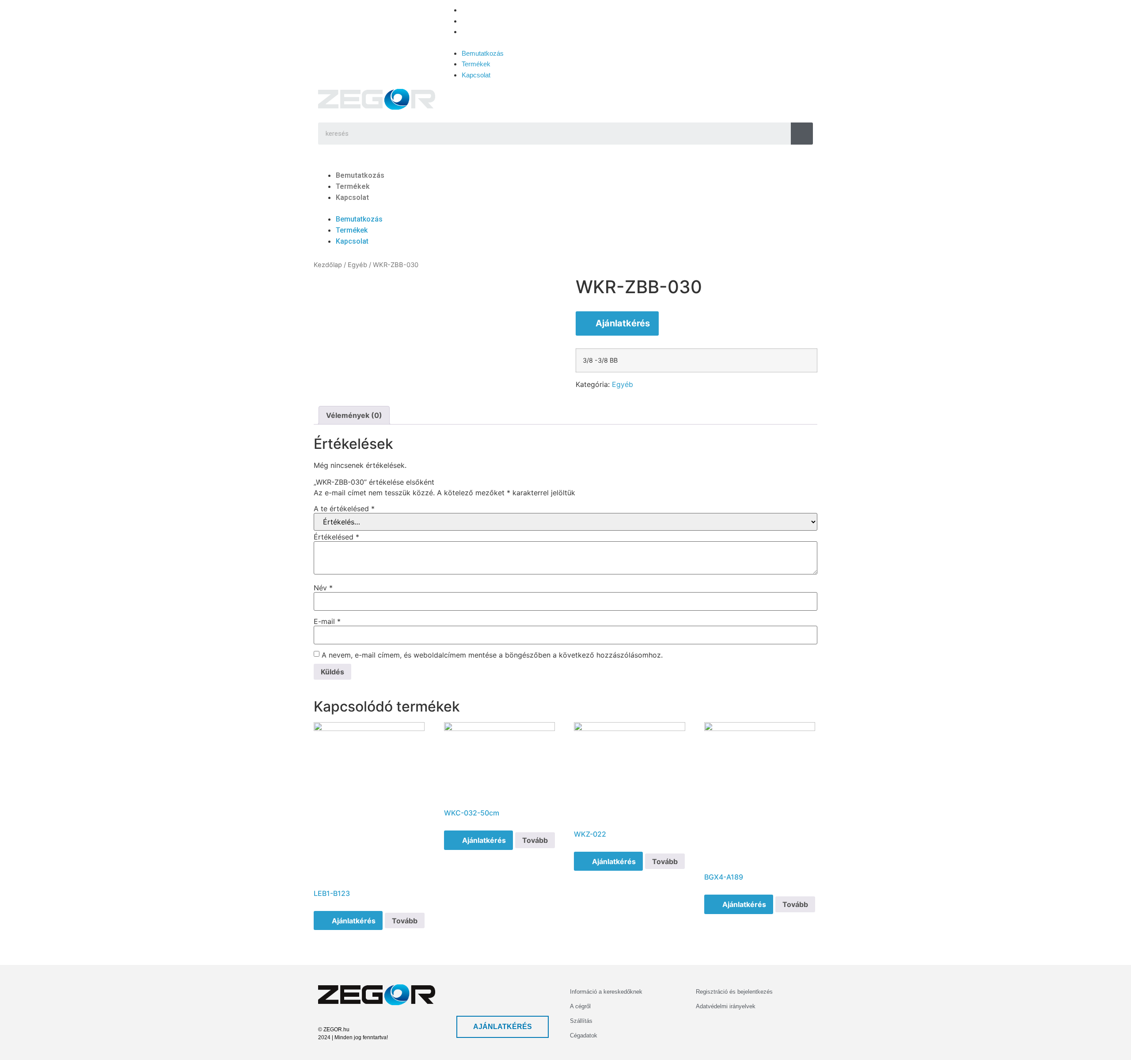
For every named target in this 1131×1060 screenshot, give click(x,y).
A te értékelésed (344, 508)
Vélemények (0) (354, 415)
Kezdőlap (328, 265)
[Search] (802, 133)
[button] (543, 42)
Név (323, 587)
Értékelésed (336, 536)
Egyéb (357, 265)
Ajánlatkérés (623, 323)
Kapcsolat (476, 31)
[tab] (354, 415)
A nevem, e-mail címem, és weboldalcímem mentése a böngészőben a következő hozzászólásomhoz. (492, 654)
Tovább (404, 920)
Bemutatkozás (483, 10)
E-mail (327, 621)
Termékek (476, 21)
